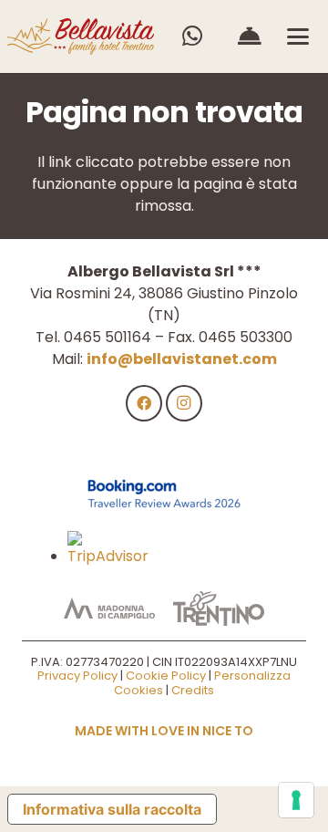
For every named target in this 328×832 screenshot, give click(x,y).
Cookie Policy (166, 675)
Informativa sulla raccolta (112, 809)
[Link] (249, 36)
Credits (192, 690)
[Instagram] (184, 403)
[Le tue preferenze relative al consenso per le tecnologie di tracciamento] (296, 800)
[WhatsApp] (192, 36)
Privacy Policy (77, 675)
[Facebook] (144, 403)
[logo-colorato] (80, 36)
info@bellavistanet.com (182, 358)
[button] (298, 36)
